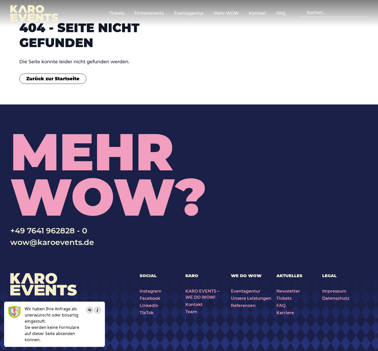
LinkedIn (149, 305)
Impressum (334, 291)
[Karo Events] (34, 13)
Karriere (285, 312)
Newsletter (288, 291)
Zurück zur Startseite (52, 79)
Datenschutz (335, 298)
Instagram (150, 291)
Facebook (150, 298)
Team (191, 311)
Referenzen (243, 305)
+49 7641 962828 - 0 (48, 230)
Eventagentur (245, 291)
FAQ (280, 13)
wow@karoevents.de (52, 242)
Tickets (284, 298)
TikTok (147, 312)
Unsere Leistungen (251, 298)
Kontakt (257, 13)
